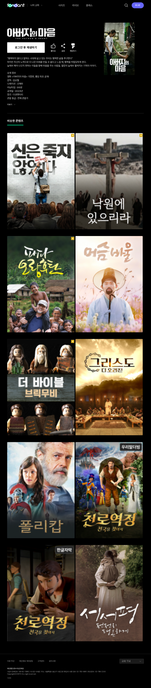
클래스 (89, 5)
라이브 (75, 5)
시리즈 (61, 5)
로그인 (137, 5)
